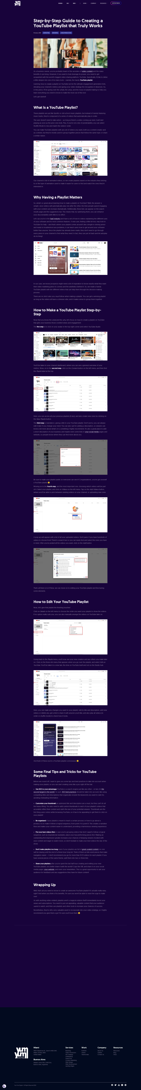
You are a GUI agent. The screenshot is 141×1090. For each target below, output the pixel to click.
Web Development (71, 1064)
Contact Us (101, 1054)
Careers (100, 1052)
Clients (83, 1052)
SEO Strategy (69, 1054)
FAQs (115, 1054)
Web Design (69, 1062)
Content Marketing (71, 1060)
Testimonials (85, 1054)
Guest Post (69, 1058)
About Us (100, 1051)
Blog (114, 1052)
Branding (55, 33)
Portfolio (84, 1051)
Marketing (46, 33)
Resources (116, 1051)
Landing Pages (70, 1066)
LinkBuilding (69, 1056)
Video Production (66, 33)
